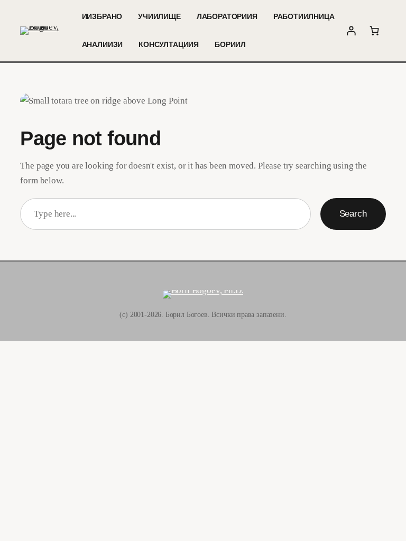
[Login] (351, 30)
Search (353, 213)
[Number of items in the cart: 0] (374, 30)
